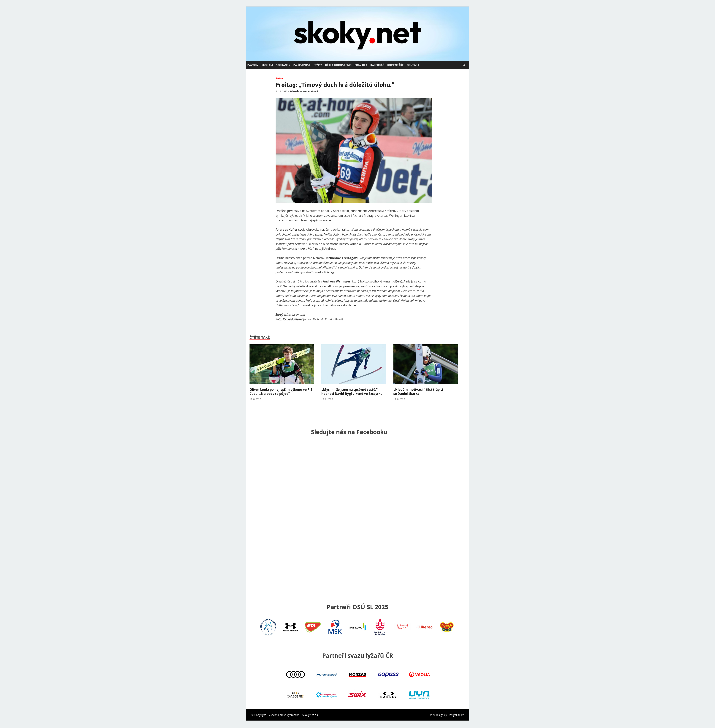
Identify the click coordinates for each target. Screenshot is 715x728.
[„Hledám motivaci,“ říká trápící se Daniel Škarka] (425, 385)
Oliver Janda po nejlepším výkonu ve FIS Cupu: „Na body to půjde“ (281, 391)
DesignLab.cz (456, 715)
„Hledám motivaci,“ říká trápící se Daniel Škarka (418, 391)
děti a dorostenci (338, 65)
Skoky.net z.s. (310, 715)
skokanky (283, 65)
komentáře (395, 65)
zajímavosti (302, 65)
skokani (267, 65)
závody (252, 65)
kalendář (377, 65)
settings (382, 724)
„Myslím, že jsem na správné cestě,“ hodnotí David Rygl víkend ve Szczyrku (351, 391)
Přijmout (420, 722)
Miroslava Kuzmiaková (304, 91)
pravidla (361, 65)
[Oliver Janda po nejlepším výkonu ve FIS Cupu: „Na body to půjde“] (282, 385)
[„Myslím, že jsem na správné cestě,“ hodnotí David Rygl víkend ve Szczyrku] (353, 385)
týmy (318, 65)
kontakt (413, 65)
